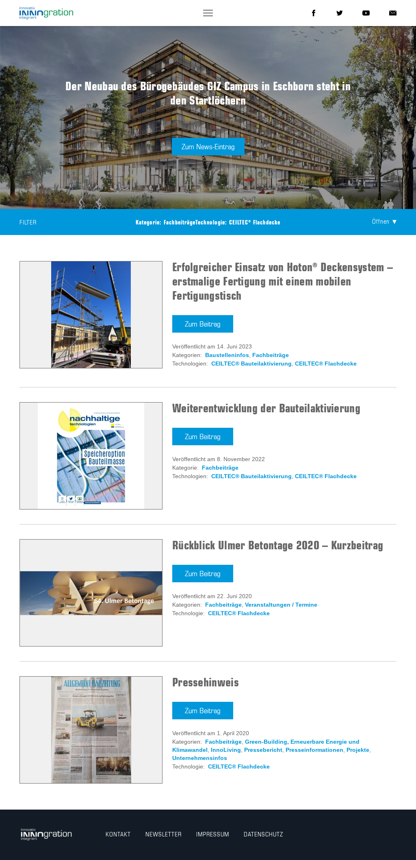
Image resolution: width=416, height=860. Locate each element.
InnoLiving (226, 750)
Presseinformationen (314, 750)
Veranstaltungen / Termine (281, 604)
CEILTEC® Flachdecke (326, 363)
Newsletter (163, 835)
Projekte (358, 750)
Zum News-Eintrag (208, 147)
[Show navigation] (208, 13)
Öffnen (381, 222)
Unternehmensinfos (199, 758)
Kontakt (118, 835)
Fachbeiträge (270, 355)
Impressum (212, 835)
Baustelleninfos (227, 355)
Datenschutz (263, 835)
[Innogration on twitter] (340, 13)
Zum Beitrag (203, 324)
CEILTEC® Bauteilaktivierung (251, 363)
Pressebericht (263, 750)
